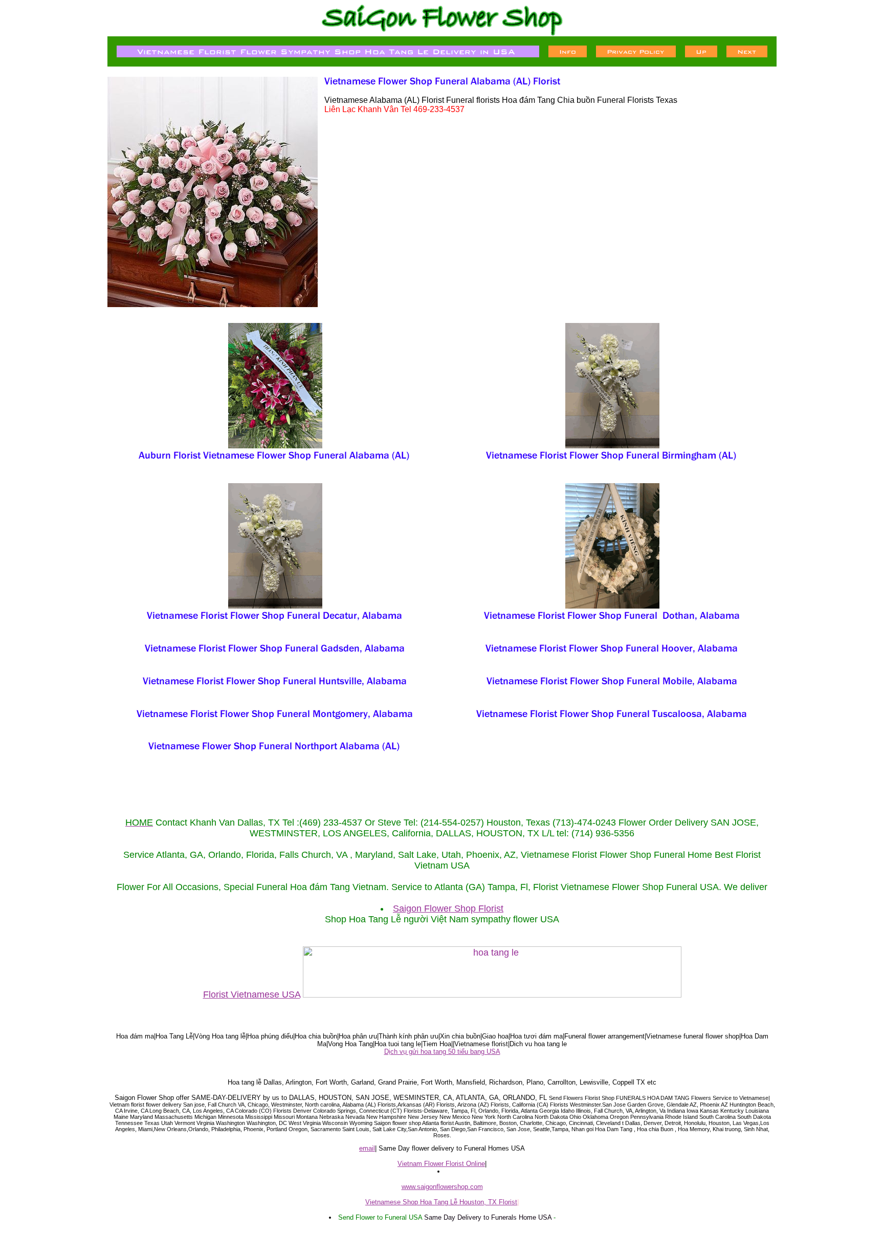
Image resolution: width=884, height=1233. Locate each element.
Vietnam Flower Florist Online (441, 1163)
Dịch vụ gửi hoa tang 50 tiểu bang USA (442, 1051)
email (367, 1148)
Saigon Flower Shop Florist (448, 908)
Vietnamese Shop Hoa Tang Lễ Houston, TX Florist (441, 1202)
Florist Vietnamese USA (251, 994)
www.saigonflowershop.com (442, 1187)
